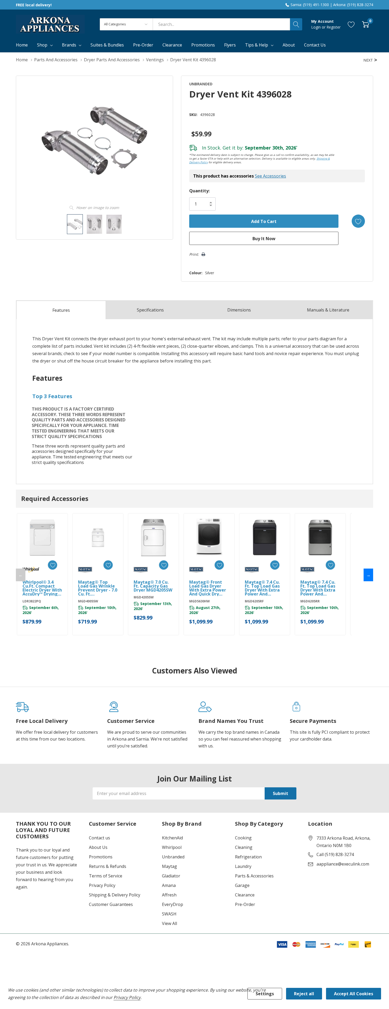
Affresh (169, 895)
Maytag (169, 866)
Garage (242, 885)
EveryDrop (172, 904)
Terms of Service (105, 876)
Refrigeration (248, 857)
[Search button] (296, 24)
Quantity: (199, 191)
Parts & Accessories (254, 876)
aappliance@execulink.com (342, 864)
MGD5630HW (199, 601)
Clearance (245, 895)
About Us (98, 847)
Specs (150, 310)
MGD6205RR (310, 601)
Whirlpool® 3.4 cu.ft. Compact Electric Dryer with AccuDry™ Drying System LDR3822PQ (42, 588)
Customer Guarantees (111, 904)
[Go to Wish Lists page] (351, 24)
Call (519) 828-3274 (335, 854)
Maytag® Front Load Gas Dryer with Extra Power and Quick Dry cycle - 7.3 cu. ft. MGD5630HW (207, 588)
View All (169, 923)
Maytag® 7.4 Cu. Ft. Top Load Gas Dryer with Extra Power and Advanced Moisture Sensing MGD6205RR (318, 588)
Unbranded (173, 857)
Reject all (304, 994)
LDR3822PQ (31, 601)
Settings (265, 994)
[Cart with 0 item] (365, 24)
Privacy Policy (102, 885)
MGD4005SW (88, 601)
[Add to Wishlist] (358, 221)
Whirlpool (172, 847)
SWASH (169, 914)
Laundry (243, 866)
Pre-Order (245, 904)
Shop (42, 45)
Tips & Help (256, 45)
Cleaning (243, 847)
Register (334, 27)
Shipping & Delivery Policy (114, 895)
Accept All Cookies (353, 994)
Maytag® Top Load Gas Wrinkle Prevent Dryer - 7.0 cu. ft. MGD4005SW (97, 588)
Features (61, 310)
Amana (169, 885)
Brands (69, 45)
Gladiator (171, 876)
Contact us (99, 838)
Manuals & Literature (328, 310)
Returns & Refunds (107, 866)
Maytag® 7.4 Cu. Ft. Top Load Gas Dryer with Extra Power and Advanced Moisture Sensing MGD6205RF (263, 588)
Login (316, 27)
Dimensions (239, 310)
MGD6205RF (254, 601)
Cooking (243, 838)
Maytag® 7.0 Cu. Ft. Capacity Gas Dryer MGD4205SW (153, 586)
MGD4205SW (144, 597)
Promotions (100, 857)
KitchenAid (172, 838)
